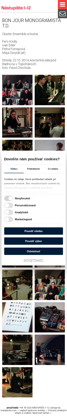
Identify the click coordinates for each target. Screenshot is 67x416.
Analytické (21, 212)
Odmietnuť (33, 251)
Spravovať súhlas (40, 413)
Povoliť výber (33, 241)
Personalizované (25, 205)
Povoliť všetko (33, 230)
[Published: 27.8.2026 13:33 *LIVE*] (21, 408)
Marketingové (23, 219)
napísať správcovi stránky (32, 410)
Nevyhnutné (22, 198)
